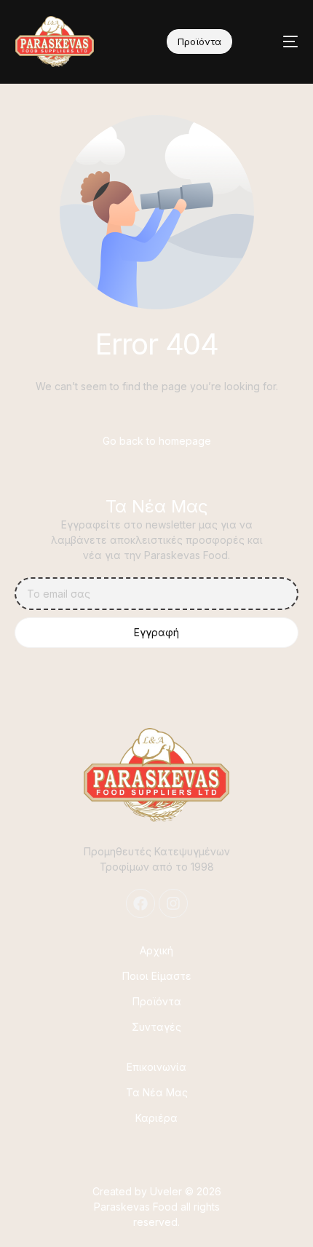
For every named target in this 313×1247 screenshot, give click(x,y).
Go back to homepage (157, 441)
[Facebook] (140, 903)
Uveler (166, 1191)
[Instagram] (173, 903)
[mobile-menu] (279, 41)
